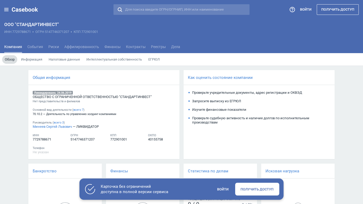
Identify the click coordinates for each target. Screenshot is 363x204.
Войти (305, 9)
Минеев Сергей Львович (52, 126)
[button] (6, 9)
